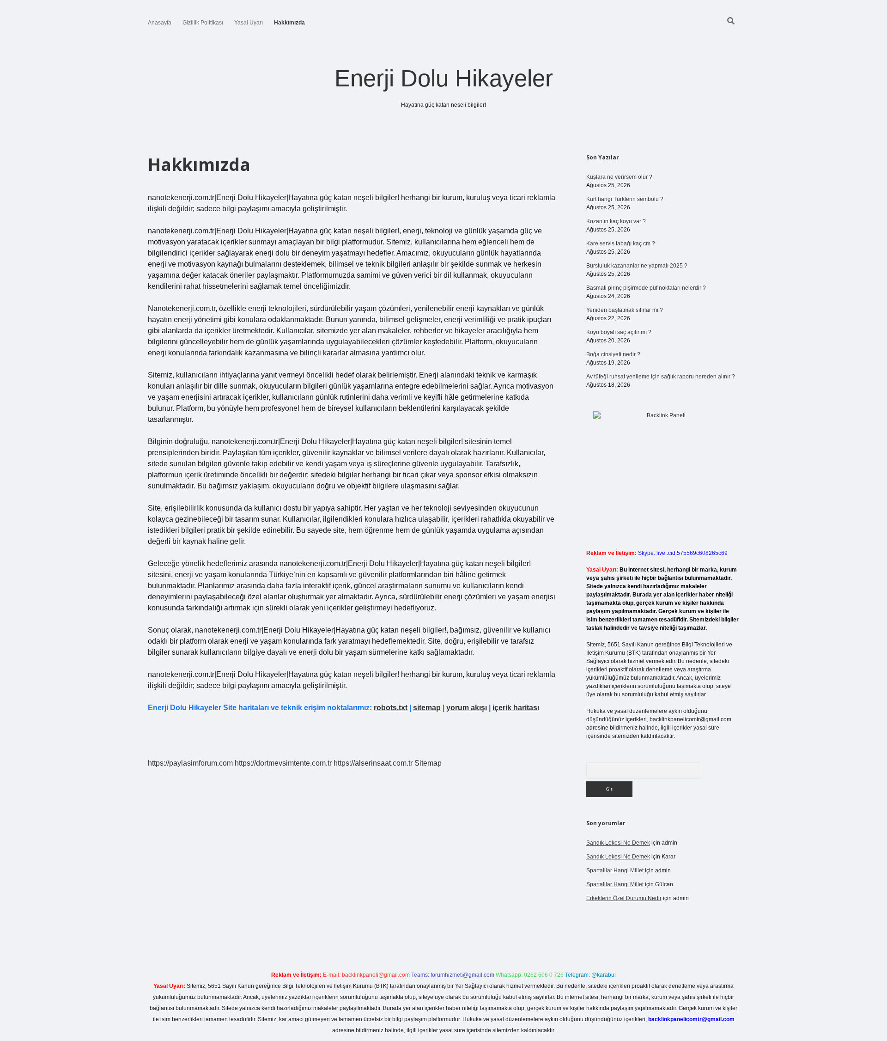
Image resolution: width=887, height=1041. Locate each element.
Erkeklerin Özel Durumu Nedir (624, 898)
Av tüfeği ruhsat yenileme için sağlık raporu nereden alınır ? (660, 376)
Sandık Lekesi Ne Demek (618, 843)
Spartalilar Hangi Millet (615, 870)
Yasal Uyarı (248, 22)
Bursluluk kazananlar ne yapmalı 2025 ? (636, 265)
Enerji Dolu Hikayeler (443, 78)
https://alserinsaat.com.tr (373, 763)
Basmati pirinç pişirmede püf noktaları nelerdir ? (646, 288)
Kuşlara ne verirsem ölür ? (619, 177)
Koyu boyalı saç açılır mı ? (618, 332)
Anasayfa (159, 22)
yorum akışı (466, 708)
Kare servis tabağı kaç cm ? (620, 243)
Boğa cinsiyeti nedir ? (613, 354)
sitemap (427, 708)
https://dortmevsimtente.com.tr (283, 763)
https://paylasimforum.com (190, 763)
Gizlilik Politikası (202, 22)
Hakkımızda (289, 22)
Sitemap (428, 763)
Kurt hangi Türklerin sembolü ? (624, 199)
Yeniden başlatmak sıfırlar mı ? (624, 310)
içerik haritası (515, 708)
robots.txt (390, 708)
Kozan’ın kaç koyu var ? (616, 221)
